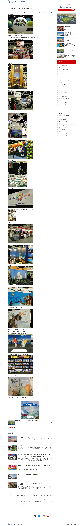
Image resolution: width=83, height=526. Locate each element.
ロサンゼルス (11, 427)
